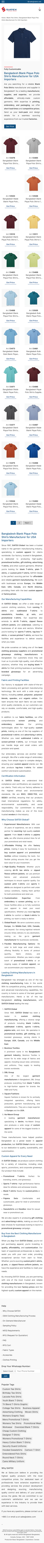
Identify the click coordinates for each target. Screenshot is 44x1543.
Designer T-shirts (11, 1435)
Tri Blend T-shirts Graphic (15, 1404)
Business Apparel (31, 1408)
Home (3, 18)
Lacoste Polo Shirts (12, 1396)
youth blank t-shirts (12, 1400)
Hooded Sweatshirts (12, 1450)
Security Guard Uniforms (14, 1446)
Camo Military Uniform (13, 1461)
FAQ (4, 1340)
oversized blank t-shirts (27, 1427)
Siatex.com (13, 1473)
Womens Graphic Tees (13, 1415)
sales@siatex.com (35, 2)
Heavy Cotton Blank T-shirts (16, 1442)
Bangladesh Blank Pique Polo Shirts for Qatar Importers (33, 201)
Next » (28, 523)
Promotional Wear (32, 1423)
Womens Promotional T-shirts (17, 1438)
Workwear (7, 1427)
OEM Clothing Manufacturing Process (19, 1316)
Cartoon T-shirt (32, 1450)
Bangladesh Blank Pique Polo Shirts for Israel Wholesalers (10, 240)
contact (34, 1511)
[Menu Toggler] (3, 1)
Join (5, 1376)
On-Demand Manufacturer (14, 1321)
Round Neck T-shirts (13, 1457)
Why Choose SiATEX (11, 1311)
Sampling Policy (9, 1326)
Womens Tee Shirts (12, 1423)
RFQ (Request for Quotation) (15, 1335)
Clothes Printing (10, 1360)
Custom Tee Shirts (11, 1389)
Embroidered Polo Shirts (14, 1454)
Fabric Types (8, 1350)
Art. (10, 158)
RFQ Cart (7, 1345)
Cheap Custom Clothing (14, 1431)
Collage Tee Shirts (11, 1408)
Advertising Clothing (12, 1412)
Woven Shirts (31, 1412)
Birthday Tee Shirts (12, 1393)
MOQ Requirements (11, 1330)
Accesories (7, 1355)
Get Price (10, 126)
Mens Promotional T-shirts (15, 1419)
